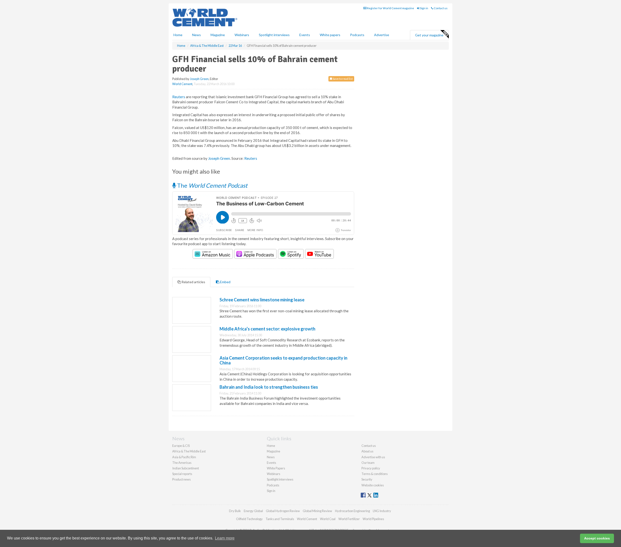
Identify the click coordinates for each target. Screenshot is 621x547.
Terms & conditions (374, 474)
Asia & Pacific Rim (184, 457)
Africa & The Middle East (189, 451)
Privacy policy (370, 468)
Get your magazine (429, 35)
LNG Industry (382, 511)
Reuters (178, 97)
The (211, 185)
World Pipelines (373, 519)
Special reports (182, 474)
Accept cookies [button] (597, 538)
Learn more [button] (225, 538)
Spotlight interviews (274, 35)
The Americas (181, 463)
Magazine (218, 35)
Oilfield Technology (249, 519)
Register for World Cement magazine (390, 8)
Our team (368, 463)
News (271, 457)
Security (366, 479)
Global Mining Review (317, 511)
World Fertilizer (349, 519)
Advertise (381, 35)
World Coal (327, 519)
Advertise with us (373, 457)
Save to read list (342, 78)
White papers (330, 35)
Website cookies (372, 485)
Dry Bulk (235, 511)
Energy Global (253, 511)
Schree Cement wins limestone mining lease (262, 299)
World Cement (182, 84)
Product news (181, 479)
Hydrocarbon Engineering (352, 511)
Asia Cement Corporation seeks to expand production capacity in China (283, 360)
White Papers (276, 468)
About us (367, 451)
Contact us (440, 8)
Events (304, 35)
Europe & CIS (181, 446)
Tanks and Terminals (280, 519)
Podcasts (357, 35)
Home (177, 35)
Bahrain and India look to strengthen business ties (269, 387)
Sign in (423, 8)
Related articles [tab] (193, 282)
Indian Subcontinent (185, 468)
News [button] (196, 35)
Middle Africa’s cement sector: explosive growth (267, 328)
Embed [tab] (224, 282)
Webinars (242, 35)
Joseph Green (199, 79)
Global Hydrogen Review (283, 511)
